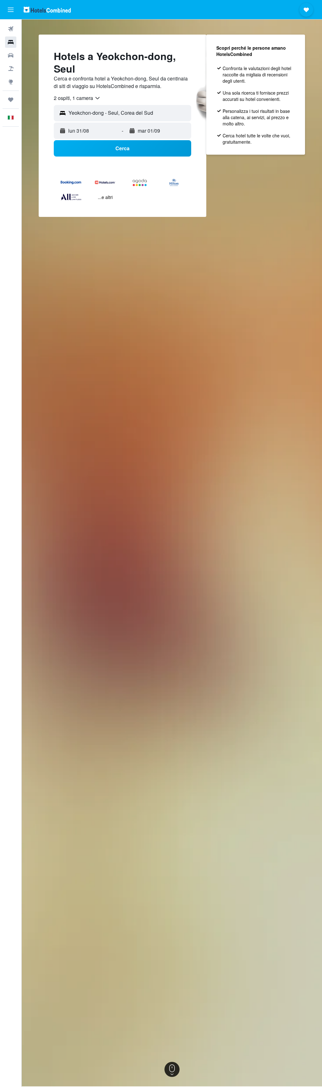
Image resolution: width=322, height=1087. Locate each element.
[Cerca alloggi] (11, 42)
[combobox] (77, 98)
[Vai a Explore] (11, 81)
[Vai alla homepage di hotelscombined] (47, 10)
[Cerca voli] (11, 29)
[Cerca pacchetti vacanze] (11, 68)
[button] (11, 10)
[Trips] (11, 99)
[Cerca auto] (11, 55)
